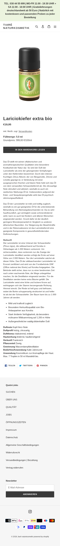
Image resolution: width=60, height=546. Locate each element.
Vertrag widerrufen (14, 467)
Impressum (11, 430)
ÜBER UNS (11, 399)
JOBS (9, 414)
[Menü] (55, 26)
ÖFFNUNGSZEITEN (16, 422)
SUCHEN (10, 392)
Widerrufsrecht (13, 452)
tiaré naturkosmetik (16, 26)
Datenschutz (12, 437)
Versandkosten (25, 131)
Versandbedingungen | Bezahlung (22, 460)
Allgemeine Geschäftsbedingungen (22, 445)
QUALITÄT (11, 407)
